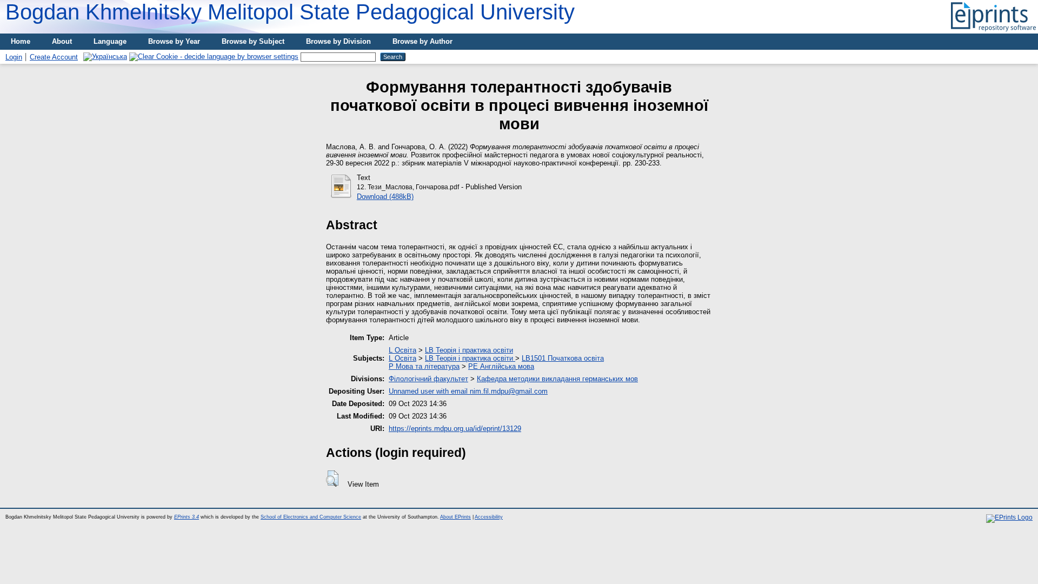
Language (110, 41)
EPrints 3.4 (186, 517)
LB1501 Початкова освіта (563, 358)
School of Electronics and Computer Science (311, 517)
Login (13, 57)
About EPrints (455, 517)
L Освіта (402, 350)
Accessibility (489, 517)
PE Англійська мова (501, 366)
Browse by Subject (253, 41)
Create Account (54, 57)
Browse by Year (174, 41)
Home (20, 41)
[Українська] (105, 56)
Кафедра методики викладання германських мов (557, 379)
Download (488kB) (385, 197)
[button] (332, 478)
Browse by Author (422, 41)
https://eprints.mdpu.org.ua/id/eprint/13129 (455, 428)
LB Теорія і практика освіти (469, 350)
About (62, 41)
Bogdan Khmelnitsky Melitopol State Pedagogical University (290, 12)
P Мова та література (424, 366)
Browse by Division (338, 41)
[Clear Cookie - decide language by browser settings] (213, 56)
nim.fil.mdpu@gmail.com (509, 391)
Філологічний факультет (428, 379)
